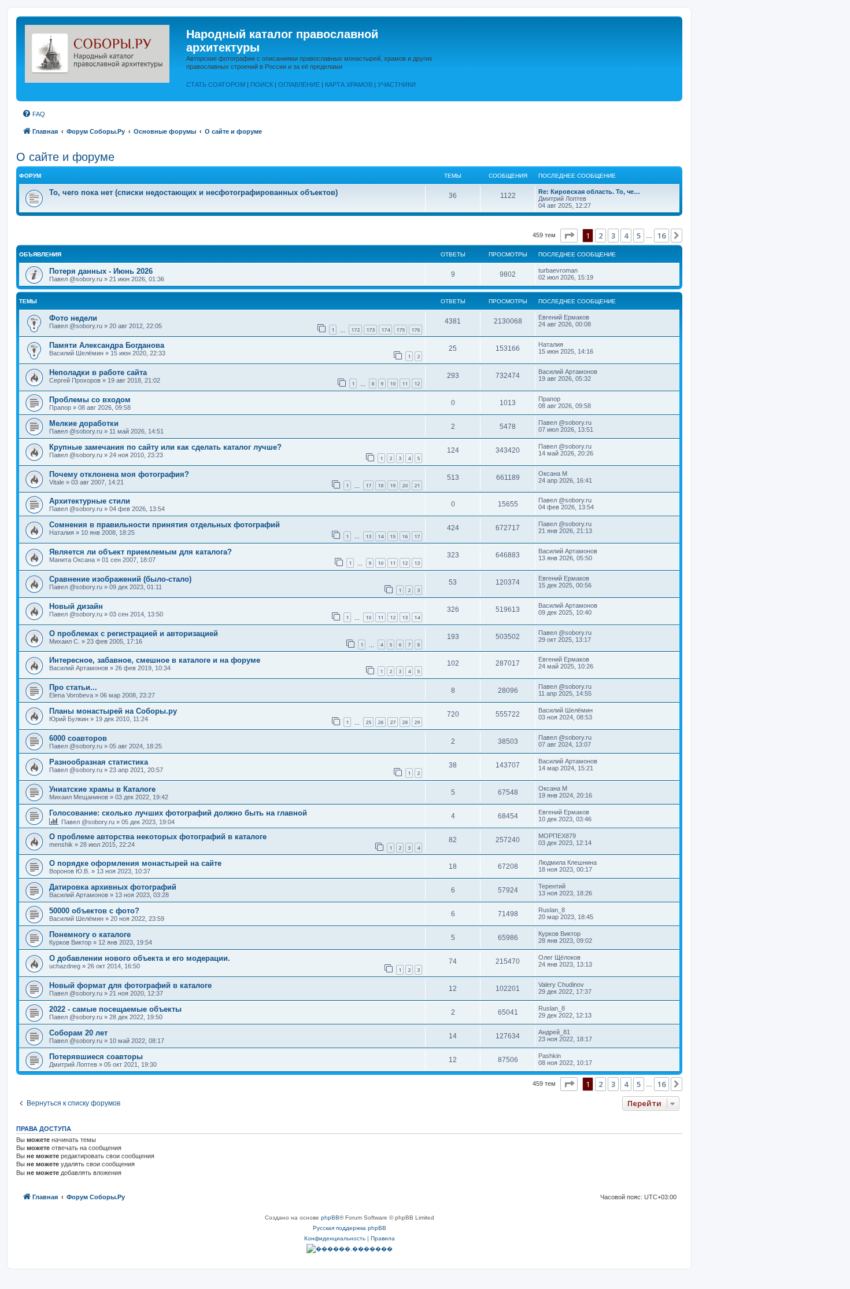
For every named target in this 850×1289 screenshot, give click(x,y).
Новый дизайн (76, 606)
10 (393, 383)
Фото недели (73, 318)
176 (415, 329)
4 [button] (626, 235)
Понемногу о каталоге (90, 934)
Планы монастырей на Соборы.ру (113, 711)
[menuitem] (33, 114)
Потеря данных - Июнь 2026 (101, 271)
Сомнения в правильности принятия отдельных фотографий (164, 524)
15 (393, 536)
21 (417, 485)
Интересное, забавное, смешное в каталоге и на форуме (154, 660)
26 (380, 722)
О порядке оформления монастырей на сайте (135, 863)
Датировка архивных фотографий (112, 887)
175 (400, 329)
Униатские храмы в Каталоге (102, 789)
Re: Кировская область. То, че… (589, 191)
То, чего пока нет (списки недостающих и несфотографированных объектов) (193, 192)
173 (370, 329)
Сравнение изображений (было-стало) (120, 579)
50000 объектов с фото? (94, 910)
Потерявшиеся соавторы (96, 1056)
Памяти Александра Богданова (106, 345)
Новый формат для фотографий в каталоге (130, 985)
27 (393, 722)
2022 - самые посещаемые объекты (115, 1009)
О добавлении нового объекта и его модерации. (139, 958)
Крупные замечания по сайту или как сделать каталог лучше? (165, 447)
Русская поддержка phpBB (349, 1228)
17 (368, 485)
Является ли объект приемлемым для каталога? (140, 552)
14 (380, 536)
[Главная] (102, 51)
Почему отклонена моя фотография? (119, 474)
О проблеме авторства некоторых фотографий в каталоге (158, 836)
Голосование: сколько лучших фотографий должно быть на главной (178, 813)
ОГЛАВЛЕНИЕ (299, 84)
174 (385, 329)
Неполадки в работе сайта (98, 372)
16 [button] (661, 235)
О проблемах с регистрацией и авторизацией (133, 633)
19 (393, 485)
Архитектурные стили (89, 501)
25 (368, 722)
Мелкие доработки (84, 423)
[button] (569, 236)
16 (405, 536)
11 (405, 383)
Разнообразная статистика (98, 762)
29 (417, 722)
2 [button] (600, 235)
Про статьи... (73, 687)
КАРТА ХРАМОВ (348, 84)
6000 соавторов (78, 738)
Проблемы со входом (90, 399)
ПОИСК (261, 84)
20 (405, 485)
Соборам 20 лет (78, 1033)
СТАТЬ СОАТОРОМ (215, 84)
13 (368, 536)
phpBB (330, 1217)
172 (355, 329)
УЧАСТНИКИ (397, 84)
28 (405, 722)
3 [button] (613, 235)
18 (380, 485)
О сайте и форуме (65, 156)
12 (417, 383)
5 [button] (639, 235)
